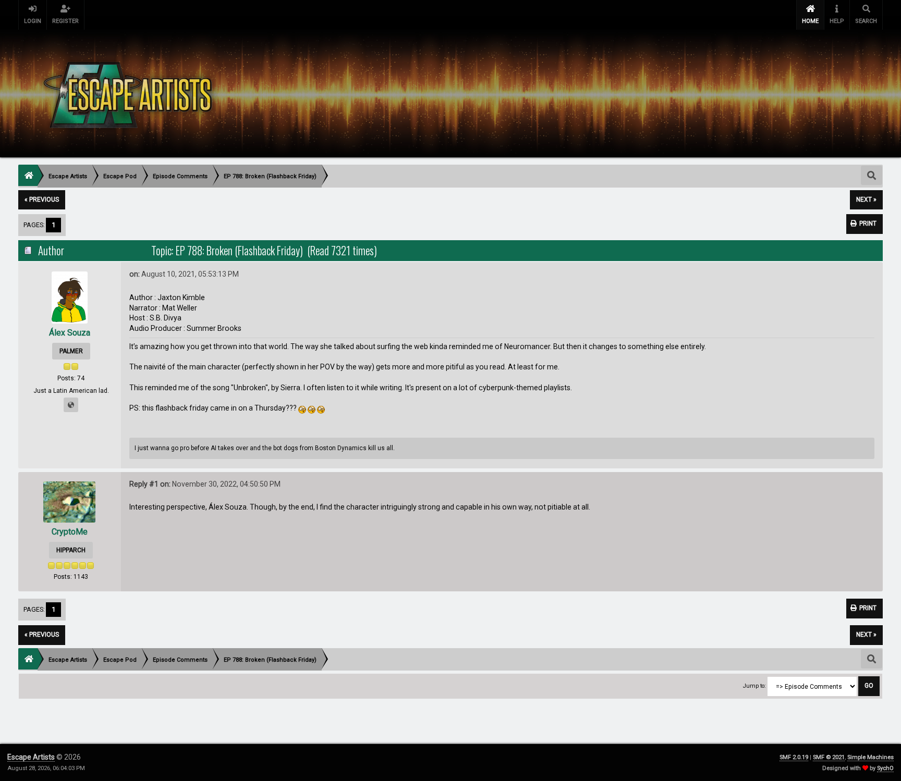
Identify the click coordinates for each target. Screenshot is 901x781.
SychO (885, 768)
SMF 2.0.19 (794, 757)
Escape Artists (31, 757)
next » (866, 199)
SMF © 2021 (829, 757)
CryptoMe (70, 532)
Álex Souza (69, 333)
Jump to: (754, 686)
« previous (42, 199)
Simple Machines (870, 757)
